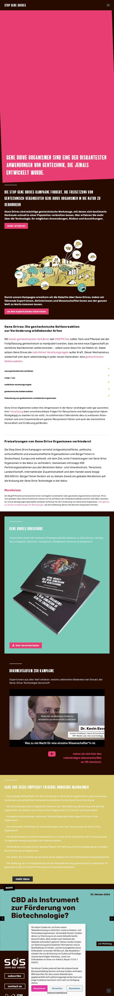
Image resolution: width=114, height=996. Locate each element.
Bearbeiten (74, 988)
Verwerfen (57, 988)
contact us (15, 986)
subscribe (14, 976)
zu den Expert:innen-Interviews (26, 311)
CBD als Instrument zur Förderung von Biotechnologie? (45, 908)
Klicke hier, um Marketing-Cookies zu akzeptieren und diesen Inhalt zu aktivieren (57, 718)
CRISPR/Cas (62, 339)
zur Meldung (105, 943)
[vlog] (57, 263)
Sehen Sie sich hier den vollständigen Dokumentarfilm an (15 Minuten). (82, 757)
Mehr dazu (22, 879)
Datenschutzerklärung (57, 993)
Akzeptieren (39, 988)
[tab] (57, 371)
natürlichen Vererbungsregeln (50, 352)
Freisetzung (16, 411)
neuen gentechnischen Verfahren (29, 339)
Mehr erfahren (16, 225)
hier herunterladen (27, 645)
